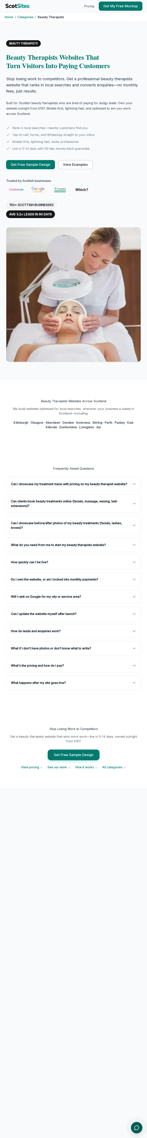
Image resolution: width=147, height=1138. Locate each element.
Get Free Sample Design (30, 165)
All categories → (114, 767)
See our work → (59, 767)
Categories (25, 17)
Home (9, 17)
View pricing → (32, 767)
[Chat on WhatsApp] (136, 1127)
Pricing (89, 6)
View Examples (75, 165)
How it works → (86, 767)
